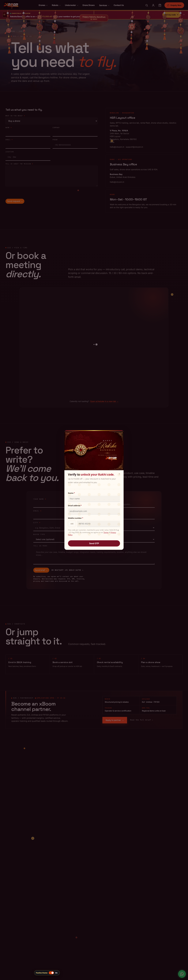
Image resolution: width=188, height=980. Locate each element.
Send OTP (94, 543)
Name (71, 493)
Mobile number (75, 518)
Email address (75, 505)
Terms (105, 532)
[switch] (47, 972)
